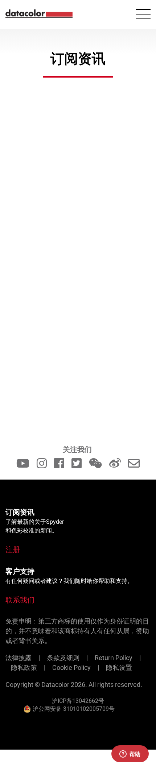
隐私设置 (119, 667)
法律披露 (18, 658)
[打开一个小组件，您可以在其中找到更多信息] (130, 754)
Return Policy (113, 658)
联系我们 (19, 600)
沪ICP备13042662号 (78, 700)
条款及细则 (63, 658)
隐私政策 (24, 667)
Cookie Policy (71, 667)
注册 (12, 549)
